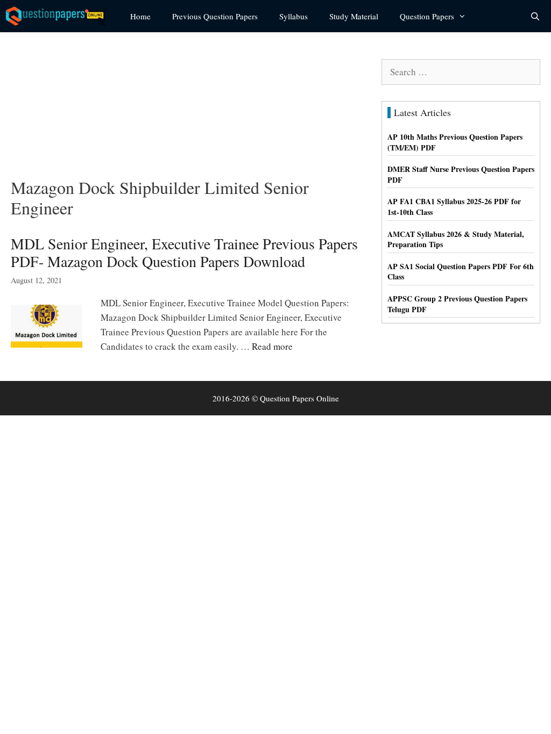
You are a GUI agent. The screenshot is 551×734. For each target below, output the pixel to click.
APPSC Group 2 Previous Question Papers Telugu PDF (457, 304)
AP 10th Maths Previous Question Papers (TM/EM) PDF (454, 142)
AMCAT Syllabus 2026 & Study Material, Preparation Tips (455, 239)
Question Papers (427, 16)
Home (140, 16)
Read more (272, 346)
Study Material (353, 16)
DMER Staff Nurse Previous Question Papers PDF (460, 174)
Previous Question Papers (215, 16)
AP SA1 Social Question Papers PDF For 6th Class (460, 272)
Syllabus (293, 16)
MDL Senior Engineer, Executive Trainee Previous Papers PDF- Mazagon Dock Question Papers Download (184, 252)
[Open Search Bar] (535, 16)
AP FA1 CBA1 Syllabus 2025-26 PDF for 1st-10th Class (454, 207)
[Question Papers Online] (59, 16)
